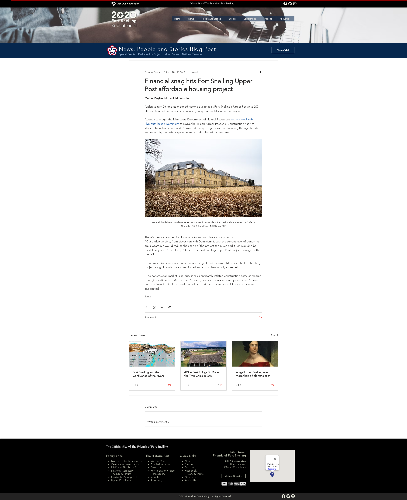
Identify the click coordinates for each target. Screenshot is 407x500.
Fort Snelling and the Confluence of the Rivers (148, 374)
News (148, 296)
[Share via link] (169, 307)
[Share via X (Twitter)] (153, 307)
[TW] (290, 3)
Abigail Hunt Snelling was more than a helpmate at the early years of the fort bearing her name (254, 374)
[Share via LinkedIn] (161, 307)
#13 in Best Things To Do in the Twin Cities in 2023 (201, 374)
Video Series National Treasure (183, 54)
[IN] (295, 3)
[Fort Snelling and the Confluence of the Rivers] (152, 354)
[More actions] (260, 72)
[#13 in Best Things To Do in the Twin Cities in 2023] (204, 354)
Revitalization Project (151, 54)
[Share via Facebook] (146, 307)
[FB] (285, 3)
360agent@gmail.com (234, 466)
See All (274, 334)
